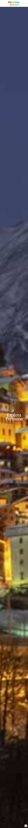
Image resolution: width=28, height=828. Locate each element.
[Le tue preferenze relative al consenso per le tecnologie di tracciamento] (26, 826)
